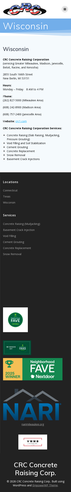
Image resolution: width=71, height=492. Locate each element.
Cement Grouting (13, 242)
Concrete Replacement (17, 248)
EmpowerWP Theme (45, 485)
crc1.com (21, 121)
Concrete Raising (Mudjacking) (21, 224)
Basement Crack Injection (19, 230)
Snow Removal (12, 254)
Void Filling (9, 236)
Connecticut (10, 190)
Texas (6, 196)
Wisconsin (9, 202)
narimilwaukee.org (33, 424)
